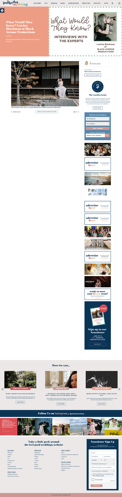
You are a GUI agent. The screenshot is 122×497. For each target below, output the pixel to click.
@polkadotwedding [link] (77, 414)
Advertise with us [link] (65, 468)
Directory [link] (86, 3)
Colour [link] (36, 458)
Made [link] (63, 3)
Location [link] (36, 460)
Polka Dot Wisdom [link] (102, 388)
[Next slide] (119, 389)
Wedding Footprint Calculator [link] (15, 468)
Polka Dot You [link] (61, 388)
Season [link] (36, 466)
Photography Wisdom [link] (13, 39)
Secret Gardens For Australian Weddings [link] (20, 393)
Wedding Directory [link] (12, 474)
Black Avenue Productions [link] (92, 71)
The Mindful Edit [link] (12, 466)
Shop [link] (106, 3)
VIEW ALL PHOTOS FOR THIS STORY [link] (47, 111)
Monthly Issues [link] (38, 468)
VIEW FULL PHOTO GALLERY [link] (93, 75)
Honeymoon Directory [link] (13, 476)
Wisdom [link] (54, 3)
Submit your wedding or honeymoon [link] (70, 466)
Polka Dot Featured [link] (20, 388)
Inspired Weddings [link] (39, 454)
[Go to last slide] (2, 389)
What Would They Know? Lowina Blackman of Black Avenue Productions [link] (36, 107)
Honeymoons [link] (73, 3)
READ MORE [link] (97, 108)
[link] (2, 10)
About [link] (62, 452)
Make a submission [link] (66, 464)
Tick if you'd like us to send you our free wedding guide (102, 474)
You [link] (45, 3)
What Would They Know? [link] (30, 39)
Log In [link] (62, 458)
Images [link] (36, 456)
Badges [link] (63, 470)
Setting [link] (36, 464)
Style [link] (35, 462)
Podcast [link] (97, 3)
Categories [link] (37, 452)
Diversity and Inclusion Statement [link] (69, 454)
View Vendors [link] (98, 128)
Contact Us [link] (64, 456)
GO (107, 135)
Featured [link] (37, 3)
